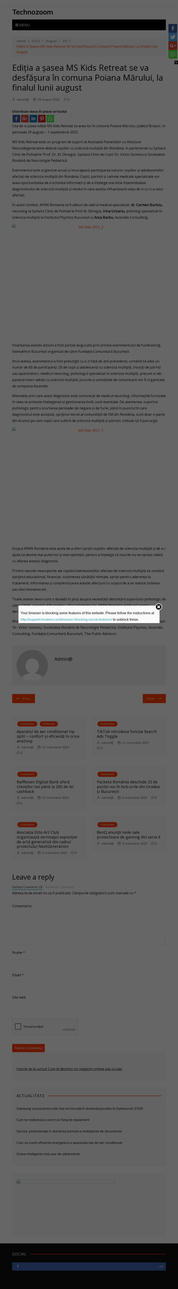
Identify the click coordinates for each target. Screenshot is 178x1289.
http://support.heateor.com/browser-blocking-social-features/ (66, 619)
